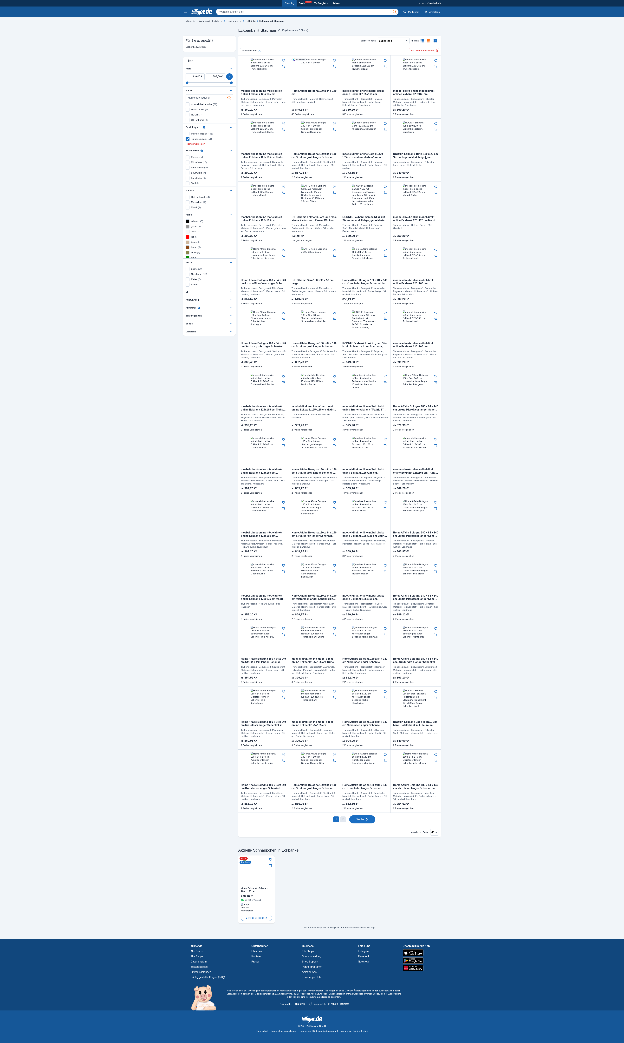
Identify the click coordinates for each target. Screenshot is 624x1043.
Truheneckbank (250, 50)
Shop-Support (310, 961)
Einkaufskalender (200, 972)
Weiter (360, 819)
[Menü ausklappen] (221, 21)
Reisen (336, 3)
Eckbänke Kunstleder (196, 47)
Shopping (289, 3)
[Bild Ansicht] (435, 41)
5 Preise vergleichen (256, 917)
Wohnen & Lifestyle (209, 21)
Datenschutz (262, 1031)
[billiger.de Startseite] (201, 11)
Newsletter (364, 961)
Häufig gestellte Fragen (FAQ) (207, 977)
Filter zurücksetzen (195, 143)
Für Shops (308, 951)
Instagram (363, 951)
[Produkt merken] (283, 60)
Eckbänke (251, 21)
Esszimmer (232, 21)
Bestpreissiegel (199, 966)
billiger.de (190, 21)
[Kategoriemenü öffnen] (185, 12)
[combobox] (307, 12)
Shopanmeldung (311, 956)
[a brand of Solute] (430, 3)
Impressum (305, 1031)
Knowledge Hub (311, 977)
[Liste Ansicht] (422, 41)
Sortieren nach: (368, 40)
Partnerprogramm (312, 966)
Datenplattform (198, 961)
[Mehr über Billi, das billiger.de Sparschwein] (206, 997)
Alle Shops (196, 956)
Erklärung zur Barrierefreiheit (353, 1031)
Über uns (256, 951)
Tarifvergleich (321, 3)
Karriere (256, 956)
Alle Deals (196, 951)
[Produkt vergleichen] (283, 66)
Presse (255, 961)
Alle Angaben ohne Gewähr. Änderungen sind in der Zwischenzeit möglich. (363, 990)
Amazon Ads (309, 972)
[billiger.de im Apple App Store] (416, 952)
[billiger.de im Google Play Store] (416, 960)
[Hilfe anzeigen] (204, 127)
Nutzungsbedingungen (325, 1031)
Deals (305, 3)
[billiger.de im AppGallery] (416, 968)
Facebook (364, 956)
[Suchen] (394, 12)
